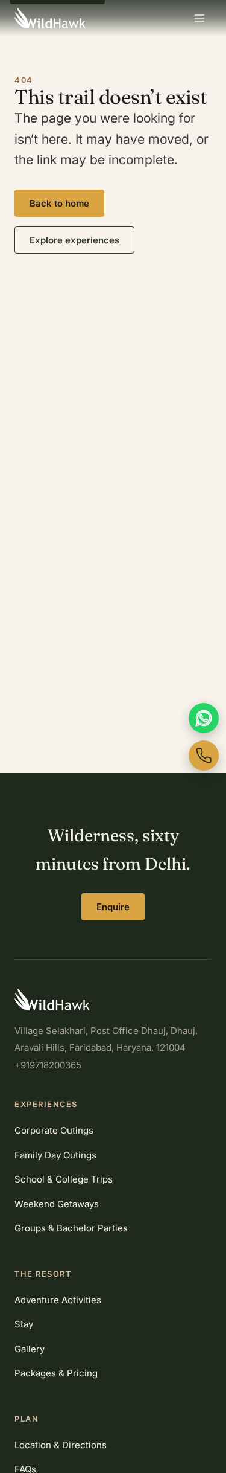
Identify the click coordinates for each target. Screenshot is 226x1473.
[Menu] (199, 18)
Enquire (113, 907)
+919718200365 (47, 1065)
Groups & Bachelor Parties (71, 1228)
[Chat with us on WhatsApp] (204, 718)
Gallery (29, 1349)
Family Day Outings (55, 1155)
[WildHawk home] (50, 18)
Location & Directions (60, 1445)
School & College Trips (63, 1179)
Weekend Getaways (56, 1204)
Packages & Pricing (56, 1373)
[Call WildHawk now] (204, 755)
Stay (23, 1324)
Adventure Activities (57, 1300)
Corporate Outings (53, 1130)
